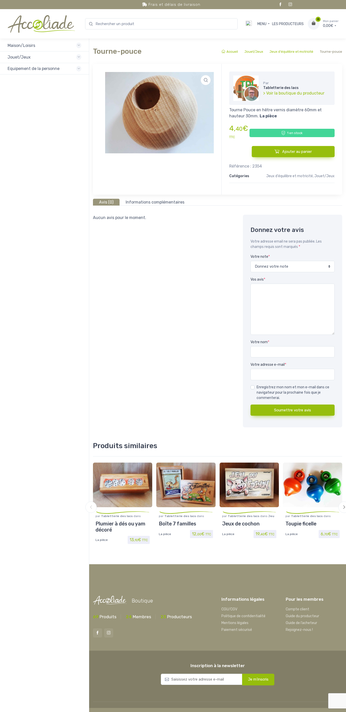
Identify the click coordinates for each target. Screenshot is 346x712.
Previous (91, 507)
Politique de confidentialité (243, 616)
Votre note (260, 256)
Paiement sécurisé (236, 630)
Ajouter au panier (296, 151)
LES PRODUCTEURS (288, 24)
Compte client (297, 609)
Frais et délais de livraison (173, 4)
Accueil (232, 51)
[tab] (106, 202)
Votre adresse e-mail (268, 364)
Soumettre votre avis (292, 410)
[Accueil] (249, 24)
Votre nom (260, 342)
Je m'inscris (258, 679)
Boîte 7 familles (177, 524)
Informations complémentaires (155, 202)
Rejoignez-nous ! (299, 630)
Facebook (280, 4)
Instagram (290, 4)
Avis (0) (106, 202)
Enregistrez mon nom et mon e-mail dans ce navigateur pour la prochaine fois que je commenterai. (293, 392)
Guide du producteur (302, 616)
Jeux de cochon (241, 524)
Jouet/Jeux (253, 51)
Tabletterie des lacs (117, 516)
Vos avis (258, 279)
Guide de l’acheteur (301, 623)
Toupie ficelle (300, 524)
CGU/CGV (229, 609)
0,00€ (330, 24)
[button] (206, 80)
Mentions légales (234, 623)
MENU (262, 24)
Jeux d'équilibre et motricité (291, 51)
